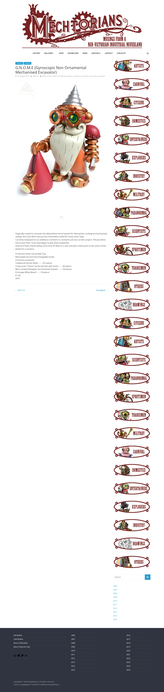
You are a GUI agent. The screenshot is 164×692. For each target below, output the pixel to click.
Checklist (121, 53)
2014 (115, 616)
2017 (128, 639)
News (85, 53)
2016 (128, 635)
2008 (115, 593)
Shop (61, 53)
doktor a (55, 76)
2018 (128, 643)
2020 (128, 650)
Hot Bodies (18, 635)
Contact (109, 53)
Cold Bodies (18, 639)
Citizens (19, 63)
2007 (115, 589)
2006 (115, 586)
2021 (128, 654)
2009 (115, 597)
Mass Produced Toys (22, 647)
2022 (128, 658)
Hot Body (62, 76)
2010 (43, 76)
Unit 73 (20, 290)
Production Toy (87, 76)
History (36, 53)
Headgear (102, 290)
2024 (128, 666)
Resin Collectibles (21, 643)
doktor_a (36, 76)
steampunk (101, 76)
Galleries (48, 53)
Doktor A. (96, 53)
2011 (115, 604)
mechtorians (77, 76)
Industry (27, 63)
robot (94, 76)
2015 (115, 619)
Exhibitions (73, 53)
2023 (128, 662)
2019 (128, 647)
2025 (128, 670)
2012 (115, 608)
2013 (115, 612)
